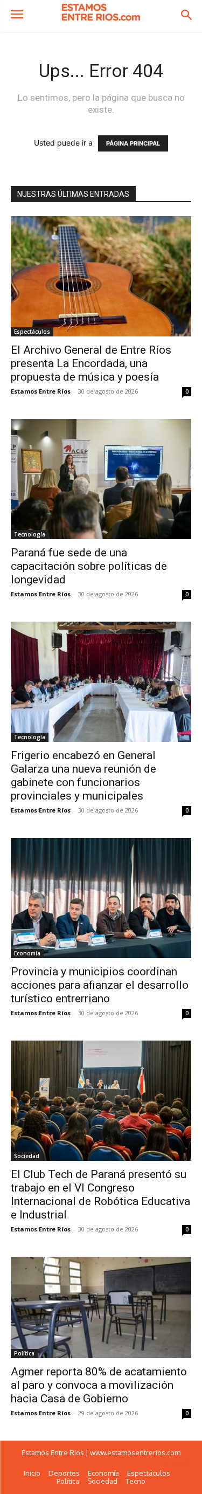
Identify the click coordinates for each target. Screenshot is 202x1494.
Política (24, 1353)
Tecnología (29, 534)
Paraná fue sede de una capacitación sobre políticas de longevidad (89, 566)
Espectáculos (32, 331)
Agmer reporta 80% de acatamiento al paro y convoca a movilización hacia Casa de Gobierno (99, 1385)
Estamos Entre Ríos (41, 391)
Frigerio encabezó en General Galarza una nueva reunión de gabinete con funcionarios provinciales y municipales (83, 775)
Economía (27, 953)
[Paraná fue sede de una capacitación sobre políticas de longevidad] (101, 479)
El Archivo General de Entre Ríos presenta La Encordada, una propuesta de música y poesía (91, 363)
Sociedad (26, 1156)
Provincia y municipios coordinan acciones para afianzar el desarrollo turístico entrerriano (100, 985)
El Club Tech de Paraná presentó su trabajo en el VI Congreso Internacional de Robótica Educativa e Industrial (100, 1194)
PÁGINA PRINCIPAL (133, 143)
